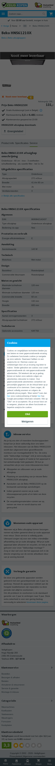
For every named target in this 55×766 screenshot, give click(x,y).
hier (8, 396)
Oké (27, 414)
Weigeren (27, 421)
